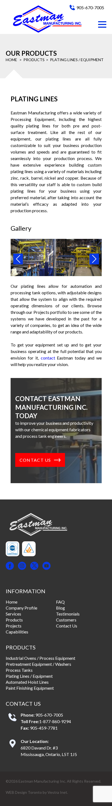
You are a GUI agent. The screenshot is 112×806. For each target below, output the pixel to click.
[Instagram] (22, 566)
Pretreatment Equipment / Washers (38, 664)
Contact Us (66, 625)
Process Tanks (19, 670)
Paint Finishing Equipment (30, 688)
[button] (102, 24)
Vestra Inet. (58, 792)
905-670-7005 (90, 7)
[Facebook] (10, 566)
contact (48, 357)
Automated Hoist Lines (27, 682)
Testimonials (68, 613)
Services (13, 613)
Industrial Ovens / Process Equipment (40, 658)
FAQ (60, 601)
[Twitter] (34, 566)
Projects (13, 625)
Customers (66, 619)
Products (34, 59)
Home (11, 59)
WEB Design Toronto (24, 792)
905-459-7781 (44, 727)
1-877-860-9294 (55, 721)
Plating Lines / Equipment (29, 676)
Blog (60, 607)
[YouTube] (46, 566)
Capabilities (17, 631)
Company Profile (21, 607)
